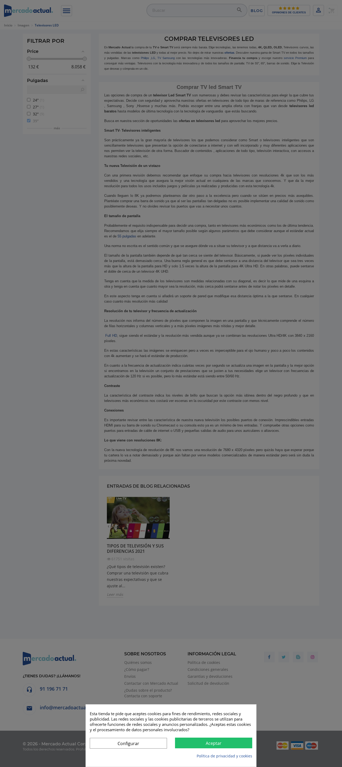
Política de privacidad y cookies (224, 755)
